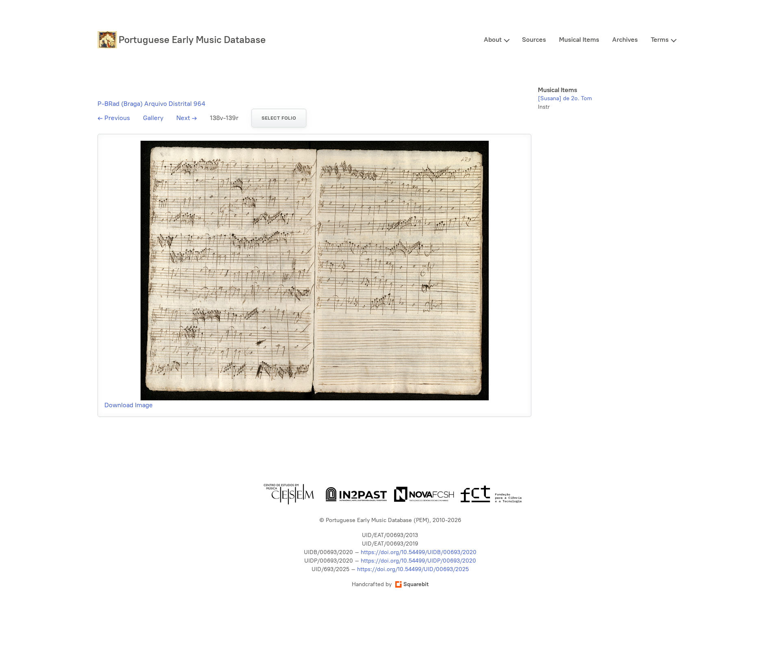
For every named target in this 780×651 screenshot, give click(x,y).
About (493, 39)
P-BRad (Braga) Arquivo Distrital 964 (151, 103)
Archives (625, 39)
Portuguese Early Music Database (192, 39)
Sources (534, 39)
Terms (660, 39)
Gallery (153, 118)
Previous (114, 118)
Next (186, 118)
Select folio (279, 118)
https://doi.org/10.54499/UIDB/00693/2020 (419, 552)
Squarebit (416, 584)
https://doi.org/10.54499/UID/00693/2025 (413, 569)
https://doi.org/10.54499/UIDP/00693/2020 (418, 560)
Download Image (128, 405)
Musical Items (579, 39)
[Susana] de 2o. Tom (565, 98)
